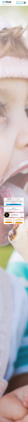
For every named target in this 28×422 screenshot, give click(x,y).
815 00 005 (19, 3)
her (19, 209)
